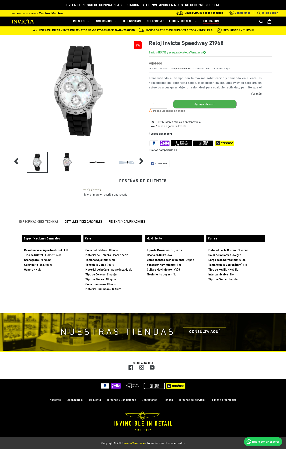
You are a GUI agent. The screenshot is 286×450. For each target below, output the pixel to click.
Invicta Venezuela (134, 443)
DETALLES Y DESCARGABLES (83, 221)
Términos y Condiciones (121, 399)
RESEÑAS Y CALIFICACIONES (127, 221)
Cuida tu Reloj (75, 399)
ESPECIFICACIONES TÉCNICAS (38, 221)
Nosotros (55, 399)
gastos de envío (182, 68)
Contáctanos (242, 12)
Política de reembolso (224, 399)
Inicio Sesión (269, 12)
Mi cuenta (95, 399)
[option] (34, 162)
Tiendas (168, 399)
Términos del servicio (192, 399)
